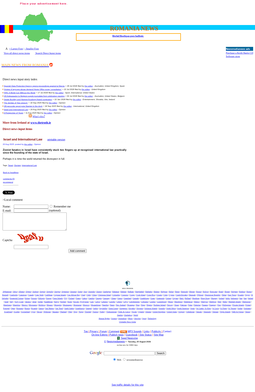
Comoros (124, 295)
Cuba (165, 295)
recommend (8, 182)
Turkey (102, 312)
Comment (114, 331)
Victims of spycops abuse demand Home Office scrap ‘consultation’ (33, 89)
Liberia (119, 302)
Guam (152, 298)
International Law (29, 165)
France (78, 298)
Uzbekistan (190, 312)
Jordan (40, 302)
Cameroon (23, 295)
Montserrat (77, 305)
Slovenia (139, 308)
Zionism (17, 165)
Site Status (145, 334)
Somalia (162, 308)
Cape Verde (39, 295)
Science (114, 318)
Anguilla (49, 292)
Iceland (221, 298)
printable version (56, 139)
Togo (75, 312)
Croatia (159, 295)
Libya (125, 302)
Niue (137, 305)
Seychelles (103, 308)
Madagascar (188, 302)
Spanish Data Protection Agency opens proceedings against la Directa (34, 86)
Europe (48, 298)
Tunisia (95, 312)
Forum (103, 331)
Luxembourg (162, 302)
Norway (170, 305)
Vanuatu (199, 312)
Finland (71, 298)
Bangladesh (139, 292)
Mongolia (57, 305)
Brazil (221, 292)
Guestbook (132, 334)
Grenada (136, 298)
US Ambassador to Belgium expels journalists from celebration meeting (34, 96)
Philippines (226, 305)
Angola (42, 292)
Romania (19, 308)
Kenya (56, 302)
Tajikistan (47, 312)
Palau (190, 305)
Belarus (156, 292)
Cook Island (140, 295)
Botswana (213, 292)
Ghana (113, 298)
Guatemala (160, 298)
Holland (188, 298)
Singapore (123, 308)
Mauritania (7, 305)
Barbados (148, 292)
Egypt (247, 295)
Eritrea (27, 298)
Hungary (214, 298)
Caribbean (48, 295)
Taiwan (39, 312)
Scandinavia (79, 308)
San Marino (49, 308)
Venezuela (207, 312)
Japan (34, 302)
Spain (192, 308)
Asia (85, 292)
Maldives (212, 302)
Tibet (70, 312)
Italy (11, 302)
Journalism (122, 318)
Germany (106, 298)
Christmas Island (104, 295)
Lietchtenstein (134, 302)
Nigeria (149, 305)
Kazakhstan (48, 302)
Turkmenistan (111, 312)
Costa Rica (151, 295)
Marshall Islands (234, 302)
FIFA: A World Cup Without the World (19, 93)
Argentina (65, 292)
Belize (171, 292)
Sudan (240, 308)
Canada (31, 295)
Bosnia (198, 292)
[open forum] (89, 331)
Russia (27, 308)
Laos (92, 302)
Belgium (164, 292)
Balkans (131, 292)
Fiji (65, 298)
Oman (176, 305)
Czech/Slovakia (181, 295)
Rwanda (34, 308)
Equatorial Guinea (16, 298)
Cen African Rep (73, 295)
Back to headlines (10, 172)
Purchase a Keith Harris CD (239, 53)
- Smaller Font (32, 48)
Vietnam (215, 312)
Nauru (112, 305)
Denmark (192, 295)
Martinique (246, 302)
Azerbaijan (107, 292)
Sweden (17, 312)
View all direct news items (17, 53)
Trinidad (88, 312)
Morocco (86, 305)
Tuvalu (134, 312)
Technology (152, 318)
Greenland (127, 298)
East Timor (232, 295)
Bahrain (123, 292)
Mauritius (16, 305)
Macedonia (178, 302)
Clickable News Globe (127, 322)
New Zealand (121, 305)
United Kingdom (159, 312)
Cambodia (14, 295)
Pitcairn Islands (238, 305)
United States (172, 312)
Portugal (6, 308)
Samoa (41, 308)
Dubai (224, 295)
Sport (144, 318)
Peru (219, 305)
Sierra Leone (113, 308)
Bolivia (206, 292)
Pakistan (183, 305)
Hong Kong (205, 298)
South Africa (171, 308)
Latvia (97, 302)
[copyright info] (108, 331)
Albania (21, 292)
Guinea (168, 298)
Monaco (50, 305)
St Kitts (208, 308)
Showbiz (137, 318)
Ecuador (241, 295)
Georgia (99, 298)
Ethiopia (41, 298)
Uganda (141, 312)
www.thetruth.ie (40, 122)
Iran (241, 298)
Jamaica (28, 302)
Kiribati (63, 302)
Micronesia (33, 305)
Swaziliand (8, 312)
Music (130, 318)
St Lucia (215, 308)
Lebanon (104, 302)
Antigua (57, 292)
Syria (33, 312)
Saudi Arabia (69, 308)
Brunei (227, 292)
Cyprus (171, 295)
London (153, 302)
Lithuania (144, 302)
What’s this (38, 116)
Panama (205, 305)
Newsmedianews (116, 341)
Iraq (245, 298)
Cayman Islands (60, 295)
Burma (249, 292)
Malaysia (204, 302)
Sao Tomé (59, 308)
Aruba (80, 292)
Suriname (247, 308)
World (135, 315)
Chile (89, 295)
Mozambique (96, 305)
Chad (83, 295)
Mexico (25, 305)
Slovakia (131, 308)
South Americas (183, 308)
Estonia (34, 298)
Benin (177, 292)
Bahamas (115, 292)
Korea (70, 302)
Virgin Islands (225, 312)
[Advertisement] (186, 9)
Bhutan (192, 292)
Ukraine (148, 312)
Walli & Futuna (238, 312)
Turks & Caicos (124, 312)
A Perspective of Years (13, 113)
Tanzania (55, 312)
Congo (132, 295)
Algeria (28, 292)
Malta (225, 302)
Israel (6, 302)
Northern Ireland (159, 305)
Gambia (91, 298)
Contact (167, 331)
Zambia (120, 315)
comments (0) (9, 179)
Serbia (95, 308)
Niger (143, 305)
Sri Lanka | (200, 308)
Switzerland (25, 312)
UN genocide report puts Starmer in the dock (23, 106)
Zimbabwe (128, 315)
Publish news (116, 334)
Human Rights (104, 318)
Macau (170, 302)
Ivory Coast (19, 302)
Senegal (89, 308)
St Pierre (223, 308)
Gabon (84, 298)
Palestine (197, 305)
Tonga (81, 312)
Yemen (247, 312)
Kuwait (76, 302)
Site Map (159, 334)
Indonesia (234, 298)
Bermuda (184, 292)
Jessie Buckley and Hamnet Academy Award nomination (28, 99)
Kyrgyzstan (84, 302)
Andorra (35, 292)
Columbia (116, 295)
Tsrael (10, 165)
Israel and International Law (16, 110)
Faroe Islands (58, 298)
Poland (248, 305)
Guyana (175, 298)
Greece (119, 298)
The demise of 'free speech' (16, 103)
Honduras (195, 298)
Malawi (197, 302)
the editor (89, 86)
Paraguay (212, 305)
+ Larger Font (16, 48)
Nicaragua (130, 305)
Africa (15, 292)
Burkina (242, 292)
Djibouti (200, 295)
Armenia (73, 292)
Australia (91, 292)
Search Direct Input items (48, 53)
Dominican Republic (212, 295)
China (94, 295)
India (228, 298)
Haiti (182, 298)
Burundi (5, 295)
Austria (99, 292)
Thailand (63, 312)
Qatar (13, 308)
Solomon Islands (150, 308)
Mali (219, 302)
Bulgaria (234, 292)
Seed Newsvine (129, 338)
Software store (233, 56)
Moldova (41, 305)
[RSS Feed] (30, 116)
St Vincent (232, 308)
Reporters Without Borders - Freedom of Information (128, 38)
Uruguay (181, 312)
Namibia (105, 305)
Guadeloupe (144, 298)
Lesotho (112, 302)
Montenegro (67, 305)
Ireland (250, 298)
